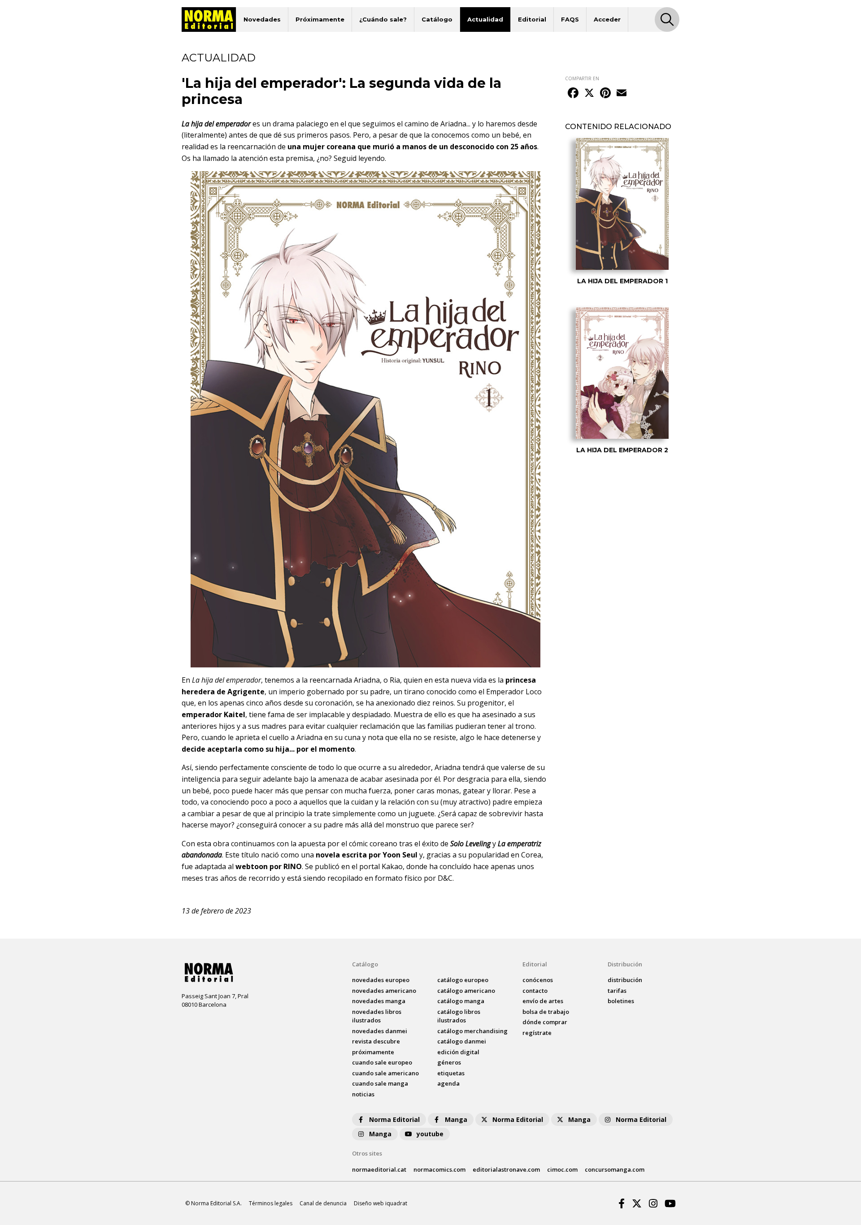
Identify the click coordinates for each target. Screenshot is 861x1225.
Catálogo (437, 19)
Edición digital (458, 1052)
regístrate (537, 1033)
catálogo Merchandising (472, 1031)
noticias (363, 1094)
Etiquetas (451, 1073)
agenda (448, 1083)
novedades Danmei (379, 1031)
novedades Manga (378, 1001)
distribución (625, 980)
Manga (456, 1119)
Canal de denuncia (323, 1203)
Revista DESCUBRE (376, 1041)
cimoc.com (562, 1169)
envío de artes (542, 1001)
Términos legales (270, 1203)
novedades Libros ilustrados (376, 1016)
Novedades (262, 19)
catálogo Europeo (462, 980)
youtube (430, 1134)
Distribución (625, 964)
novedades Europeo (380, 980)
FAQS (570, 19)
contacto (535, 991)
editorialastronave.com (506, 1169)
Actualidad (485, 19)
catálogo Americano (466, 991)
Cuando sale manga (380, 1083)
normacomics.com (439, 1169)
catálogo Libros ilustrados (458, 1016)
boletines (621, 1001)
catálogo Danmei (461, 1041)
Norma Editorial (394, 1119)
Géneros (449, 1062)
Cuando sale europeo (382, 1062)
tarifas (617, 991)
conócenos (537, 980)
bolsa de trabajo (545, 1012)
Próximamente (320, 19)
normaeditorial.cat (379, 1169)
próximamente (373, 1052)
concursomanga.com (614, 1169)
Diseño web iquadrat (380, 1203)
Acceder (607, 19)
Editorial (532, 19)
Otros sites (367, 1153)
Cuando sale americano (385, 1073)
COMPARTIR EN (582, 78)
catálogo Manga (460, 1001)
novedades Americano (384, 991)
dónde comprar (544, 1022)
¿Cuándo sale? (383, 19)
